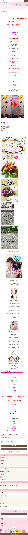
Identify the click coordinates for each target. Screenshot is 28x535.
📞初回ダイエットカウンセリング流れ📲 (5, 471)
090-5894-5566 (17, 416)
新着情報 (1, 477)
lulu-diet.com (2, 435)
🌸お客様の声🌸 (5, 11)
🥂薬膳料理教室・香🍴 (3, 474)
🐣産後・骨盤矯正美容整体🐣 (4, 465)
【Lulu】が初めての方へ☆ (3, 495)
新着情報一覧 (2, 457)
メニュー (1, 498)
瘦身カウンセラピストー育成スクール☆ (5, 506)
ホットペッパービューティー (15, 528)
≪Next (1, 440)
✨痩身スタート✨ (2, 463)
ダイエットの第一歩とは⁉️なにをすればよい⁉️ (6, 487)
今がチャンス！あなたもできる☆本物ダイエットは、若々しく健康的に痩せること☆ (10, 485)
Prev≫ (26, 440)
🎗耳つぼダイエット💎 (3, 469)
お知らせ (1, 458)
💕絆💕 (1, 476)
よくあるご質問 (2, 503)
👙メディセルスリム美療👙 (3, 468)
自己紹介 (1, 501)
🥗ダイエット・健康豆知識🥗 (4, 479)
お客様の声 (1, 504)
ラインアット (13, 528)
